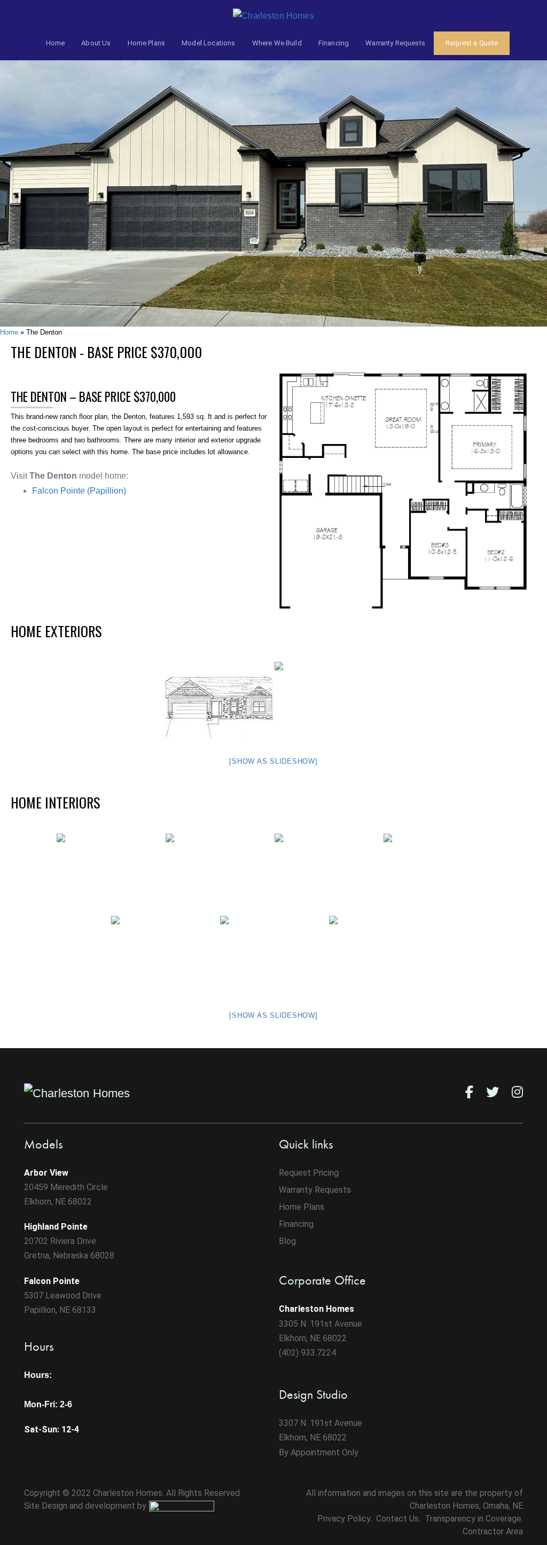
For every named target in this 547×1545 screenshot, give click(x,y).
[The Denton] (273, 178)
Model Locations (208, 43)
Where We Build (277, 43)
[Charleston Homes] (273, 15)
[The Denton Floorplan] (405, 493)
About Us (96, 43)
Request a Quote (472, 43)
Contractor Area (493, 1531)
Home (55, 43)
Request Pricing (309, 1173)
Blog (287, 1241)
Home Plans (147, 43)
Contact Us (397, 1519)
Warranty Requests (395, 43)
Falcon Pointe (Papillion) (79, 490)
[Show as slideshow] (273, 761)
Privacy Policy (343, 1519)
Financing (333, 43)
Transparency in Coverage (473, 1519)
